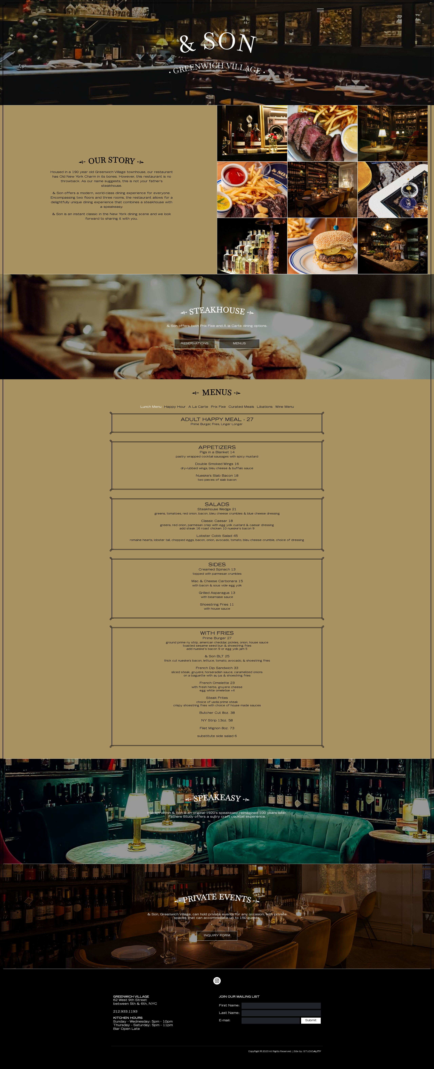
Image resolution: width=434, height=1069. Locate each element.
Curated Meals (241, 407)
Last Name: (229, 1013)
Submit (311, 1020)
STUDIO (312, 1052)
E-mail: (224, 1020)
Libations (265, 407)
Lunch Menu (150, 407)
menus (239, 343)
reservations (195, 343)
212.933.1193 (125, 1011)
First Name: (229, 1005)
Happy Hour (175, 407)
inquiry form (217, 935)
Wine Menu (284, 407)
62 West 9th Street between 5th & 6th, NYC (135, 1002)
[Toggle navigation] (320, 10)
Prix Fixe (218, 407)
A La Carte (198, 407)
